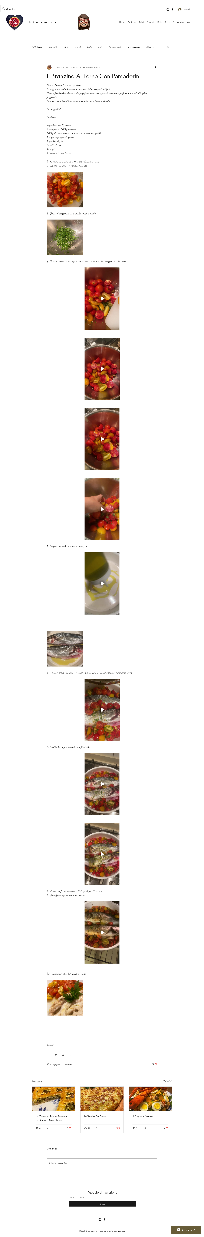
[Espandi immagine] (65, 189)
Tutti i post (37, 46)
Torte (100, 46)
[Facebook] (172, 9)
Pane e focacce (133, 46)
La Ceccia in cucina (43, 22)
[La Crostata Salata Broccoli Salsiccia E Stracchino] (53, 1099)
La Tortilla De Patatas (96, 1116)
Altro (148, 46)
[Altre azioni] (155, 67)
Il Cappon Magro (142, 1116)
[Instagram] (167, 9)
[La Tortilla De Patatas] (102, 1099)
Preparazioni (115, 46)
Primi (65, 46)
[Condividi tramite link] (70, 1055)
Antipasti (52, 46)
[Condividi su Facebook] (48, 1055)
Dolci (89, 46)
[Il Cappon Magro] (150, 1099)
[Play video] (102, 298)
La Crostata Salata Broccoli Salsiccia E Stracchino (51, 1118)
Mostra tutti (167, 1081)
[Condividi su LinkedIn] (62, 1055)
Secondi (77, 46)
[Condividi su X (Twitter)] (55, 1055)
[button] (168, 47)
